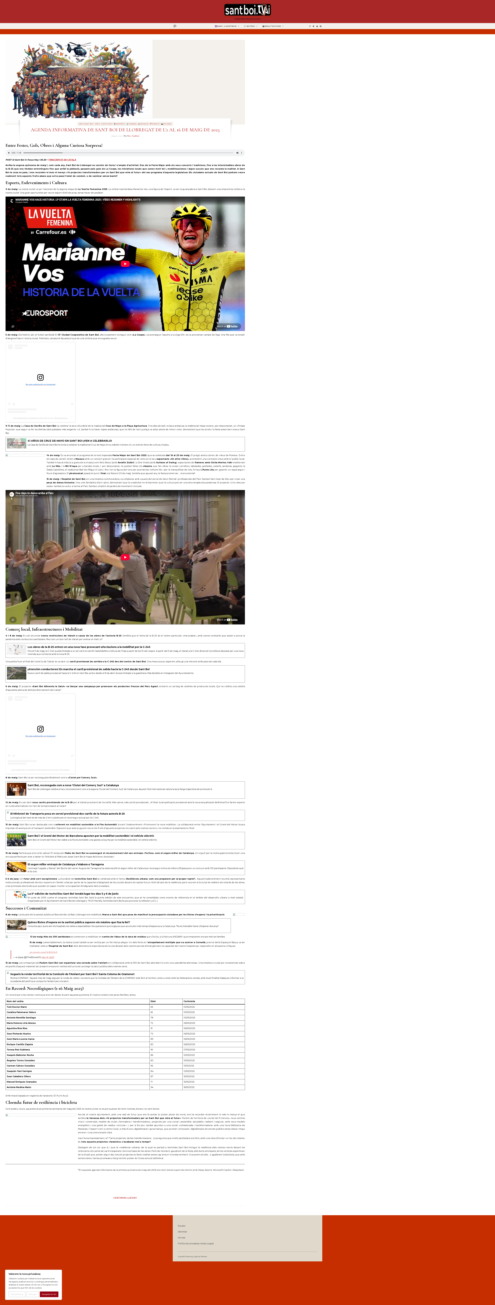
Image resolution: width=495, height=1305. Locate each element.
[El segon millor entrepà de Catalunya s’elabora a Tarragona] (125, 868)
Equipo (181, 1226)
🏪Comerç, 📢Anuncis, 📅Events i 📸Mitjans (149, 124)
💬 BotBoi (249, 26)
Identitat (182, 1232)
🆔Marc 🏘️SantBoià (226, 26)
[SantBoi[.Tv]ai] (247, 10)
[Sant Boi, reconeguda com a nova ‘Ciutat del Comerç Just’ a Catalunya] (125, 790)
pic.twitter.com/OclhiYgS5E (43, 952)
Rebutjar (32, 1294)
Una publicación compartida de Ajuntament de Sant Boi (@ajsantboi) (40, 770)
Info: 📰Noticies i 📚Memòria (110, 124)
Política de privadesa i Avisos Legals (196, 1243)
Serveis (181, 1237)
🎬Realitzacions (271, 26)
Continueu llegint (125, 1198)
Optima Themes (200, 1256)
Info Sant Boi (86, 124)
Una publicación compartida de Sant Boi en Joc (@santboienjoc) (40, 418)
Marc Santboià (133, 136)
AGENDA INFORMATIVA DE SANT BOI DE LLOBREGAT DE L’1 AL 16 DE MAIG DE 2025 (125, 130)
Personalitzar (17, 1294)
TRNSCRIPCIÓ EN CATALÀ (62, 160)
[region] (33, 1285)
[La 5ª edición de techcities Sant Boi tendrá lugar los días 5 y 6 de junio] (125, 897)
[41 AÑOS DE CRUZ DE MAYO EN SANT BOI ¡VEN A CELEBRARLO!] (125, 444)
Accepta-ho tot (49, 1294)
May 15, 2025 (47, 957)
